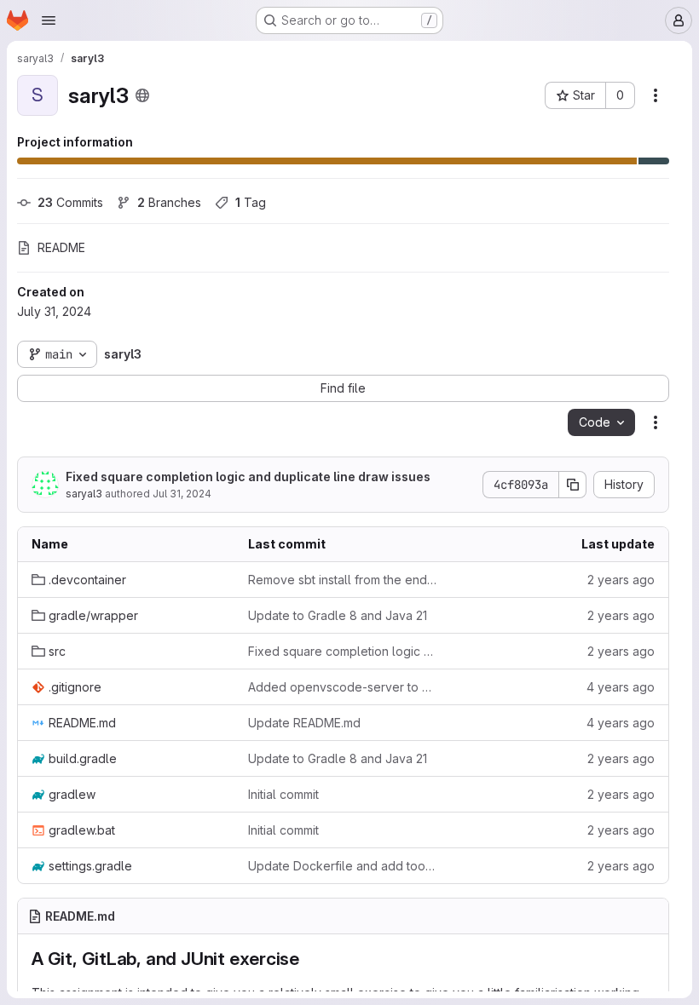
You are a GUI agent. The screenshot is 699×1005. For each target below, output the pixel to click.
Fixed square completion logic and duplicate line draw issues (248, 476)
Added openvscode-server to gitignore (342, 687)
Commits (70, 202)
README (61, 247)
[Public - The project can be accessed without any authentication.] (142, 95)
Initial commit (283, 794)
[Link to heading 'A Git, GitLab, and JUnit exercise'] (309, 958)
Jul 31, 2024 (182, 493)
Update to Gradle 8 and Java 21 (337, 615)
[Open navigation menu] (48, 20)
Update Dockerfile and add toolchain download (342, 866)
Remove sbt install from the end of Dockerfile (342, 579)
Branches (169, 202)
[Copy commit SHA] (572, 484)
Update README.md (304, 722)
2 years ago (621, 579)
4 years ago (620, 687)
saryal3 (84, 493)
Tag (250, 202)
